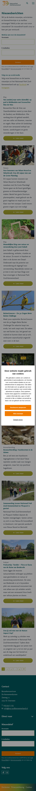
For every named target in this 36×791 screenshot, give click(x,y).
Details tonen (18, 420)
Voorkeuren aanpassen (18, 407)
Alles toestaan (18, 413)
